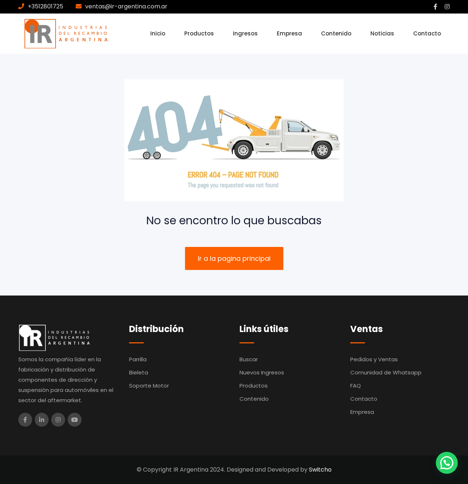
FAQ (355, 385)
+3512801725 (45, 6)
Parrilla (138, 359)
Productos (199, 33)
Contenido (336, 33)
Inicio (157, 33)
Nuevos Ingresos (261, 372)
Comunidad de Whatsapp (386, 372)
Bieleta (138, 372)
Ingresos (245, 33)
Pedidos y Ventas (374, 359)
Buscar (248, 359)
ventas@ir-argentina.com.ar (126, 6)
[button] (447, 463)
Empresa (289, 33)
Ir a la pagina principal (234, 258)
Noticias (382, 33)
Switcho (320, 469)
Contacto (427, 33)
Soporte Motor (149, 385)
